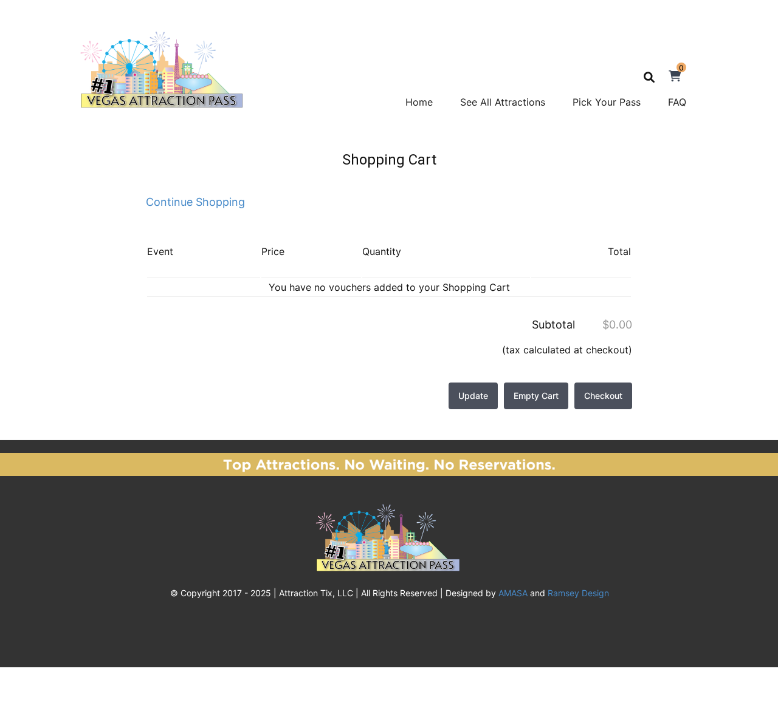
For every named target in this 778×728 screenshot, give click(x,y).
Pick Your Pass (607, 102)
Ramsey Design (578, 593)
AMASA (513, 593)
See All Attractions (502, 102)
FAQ (677, 102)
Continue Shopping (195, 202)
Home (419, 102)
